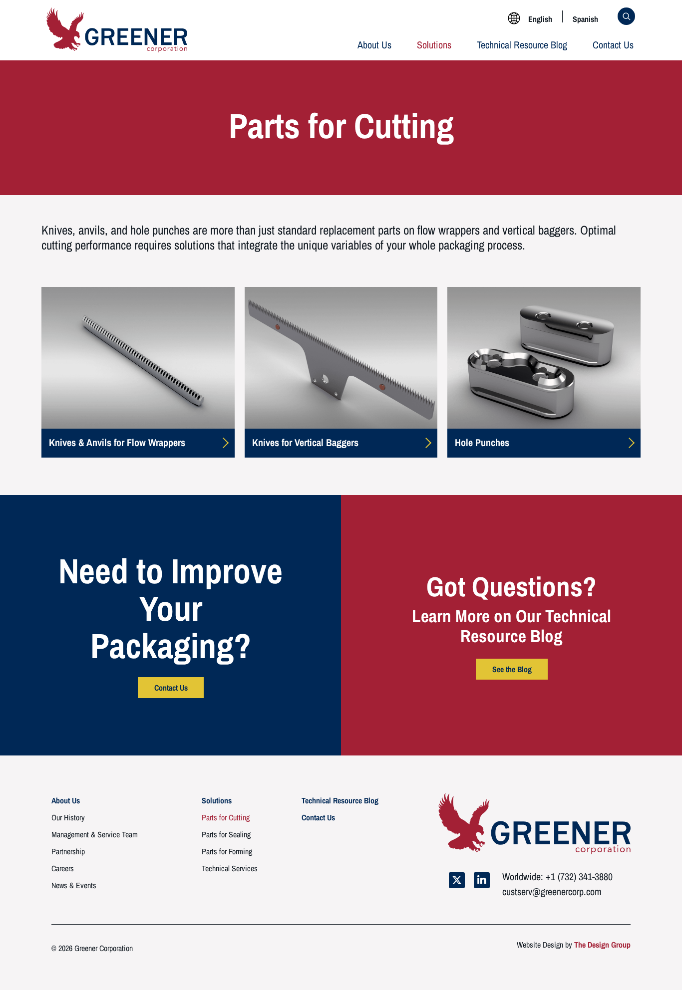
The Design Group (602, 944)
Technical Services (230, 868)
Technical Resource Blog (522, 44)
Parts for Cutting (226, 817)
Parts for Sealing (226, 834)
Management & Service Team (94, 834)
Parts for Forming (227, 851)
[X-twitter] (457, 880)
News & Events (73, 885)
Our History (68, 817)
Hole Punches (482, 442)
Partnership (68, 851)
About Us (374, 44)
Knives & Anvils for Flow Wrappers (117, 442)
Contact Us (613, 44)
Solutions (434, 44)
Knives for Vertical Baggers (305, 442)
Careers (62, 868)
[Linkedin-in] (482, 880)
